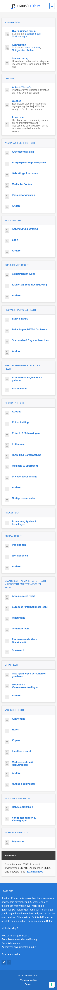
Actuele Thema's (21, 87)
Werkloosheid (20, 555)
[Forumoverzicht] (25, 6)
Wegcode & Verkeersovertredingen (25, 686)
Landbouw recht (21, 751)
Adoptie (16, 411)
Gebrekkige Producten (25, 173)
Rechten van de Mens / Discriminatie (25, 640)
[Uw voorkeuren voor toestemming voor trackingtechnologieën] (52, 985)
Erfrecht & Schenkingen (26, 433)
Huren (15, 729)
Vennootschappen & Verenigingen (24, 819)
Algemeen (18, 841)
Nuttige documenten (24, 498)
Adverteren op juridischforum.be (19, 947)
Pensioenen (19, 545)
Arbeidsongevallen (23, 151)
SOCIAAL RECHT (13, 536)
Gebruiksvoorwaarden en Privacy (19, 939)
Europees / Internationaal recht (29, 607)
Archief (30, 50)
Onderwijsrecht (20, 628)
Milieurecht (18, 617)
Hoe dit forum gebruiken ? (15, 935)
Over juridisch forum (24, 31)
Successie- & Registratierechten (30, 340)
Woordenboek (32, 47)
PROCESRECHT (13, 512)
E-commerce (19, 388)
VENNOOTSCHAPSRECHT (18, 798)
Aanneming (18, 718)
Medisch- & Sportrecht (25, 465)
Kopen (16, 740)
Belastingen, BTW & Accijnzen (29, 329)
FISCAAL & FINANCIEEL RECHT (20, 310)
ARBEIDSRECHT (13, 220)
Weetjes (16, 101)
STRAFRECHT (12, 665)
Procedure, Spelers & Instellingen (24, 523)
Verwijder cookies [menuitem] (28, 980)
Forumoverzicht (28, 975)
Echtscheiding (20, 422)
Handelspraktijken (22, 807)
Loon (15, 239)
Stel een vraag (20, 58)
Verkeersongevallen (23, 195)
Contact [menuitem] (28, 984)
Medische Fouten (22, 184)
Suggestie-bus (33, 34)
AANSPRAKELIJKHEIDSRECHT (20, 143)
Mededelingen (20, 36)
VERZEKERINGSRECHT (16, 832)
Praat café (18, 117)
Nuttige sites (18, 50)
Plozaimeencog (34, 871)
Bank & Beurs (20, 318)
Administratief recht (23, 596)
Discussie (9, 78)
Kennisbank (19, 44)
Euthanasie (18, 444)
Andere (16, 206)
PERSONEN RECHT (14, 403)
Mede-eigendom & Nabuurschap (22, 763)
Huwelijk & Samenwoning (26, 455)
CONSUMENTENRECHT (17, 265)
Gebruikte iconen (11, 943)
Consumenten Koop (23, 274)
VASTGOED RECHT (14, 710)
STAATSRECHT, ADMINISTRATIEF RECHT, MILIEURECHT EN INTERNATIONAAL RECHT (26, 584)
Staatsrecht (18, 650)
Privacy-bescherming (24, 476)
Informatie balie (12, 22)
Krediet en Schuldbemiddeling (29, 284)
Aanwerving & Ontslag (25, 229)
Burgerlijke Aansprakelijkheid (29, 162)
